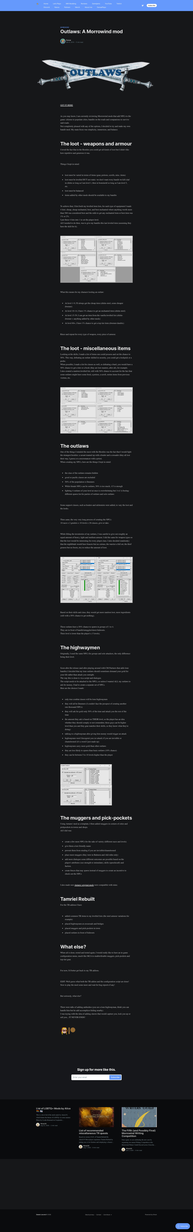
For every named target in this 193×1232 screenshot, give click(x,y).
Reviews (84, 4)
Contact (98, 1214)
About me (88, 7)
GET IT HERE (66, 105)
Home (46, 4)
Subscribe (151, 5)
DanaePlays (101, 7)
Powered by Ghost (151, 1214)
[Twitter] (143, 5)
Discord (47, 7)
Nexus (56, 7)
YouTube (108, 4)
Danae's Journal (41, 1214)
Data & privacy (89, 1214)
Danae (68, 40)
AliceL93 (43, 1123)
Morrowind (64, 27)
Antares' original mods (84, 884)
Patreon (67, 7)
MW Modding (71, 4)
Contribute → (107, 1214)
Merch (77, 7)
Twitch (119, 4)
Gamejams (96, 4)
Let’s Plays (57, 4)
